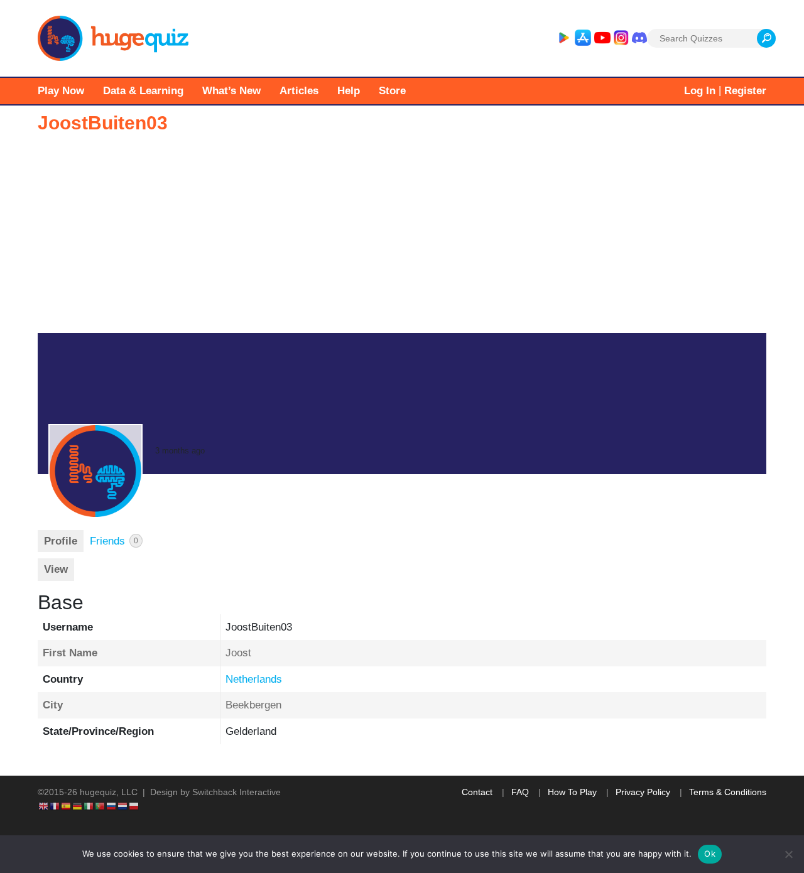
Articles (299, 91)
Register (745, 91)
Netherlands (253, 679)
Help (348, 91)
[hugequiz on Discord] (639, 38)
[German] (78, 805)
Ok (709, 854)
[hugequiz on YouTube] (602, 38)
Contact (477, 792)
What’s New (231, 91)
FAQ (520, 792)
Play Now (61, 91)
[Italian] (89, 805)
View (56, 569)
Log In (699, 91)
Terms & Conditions (727, 792)
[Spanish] (66, 805)
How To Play (572, 792)
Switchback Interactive (236, 792)
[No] (788, 854)
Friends (114, 541)
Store (392, 91)
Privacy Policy (643, 792)
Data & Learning (143, 91)
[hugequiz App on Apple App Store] (583, 38)
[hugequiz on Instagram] (621, 38)
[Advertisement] (402, 239)
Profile (60, 541)
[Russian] (111, 805)
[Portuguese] (100, 805)
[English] (44, 805)
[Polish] (134, 805)
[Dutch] (123, 805)
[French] (55, 805)
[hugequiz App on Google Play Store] (563, 38)
